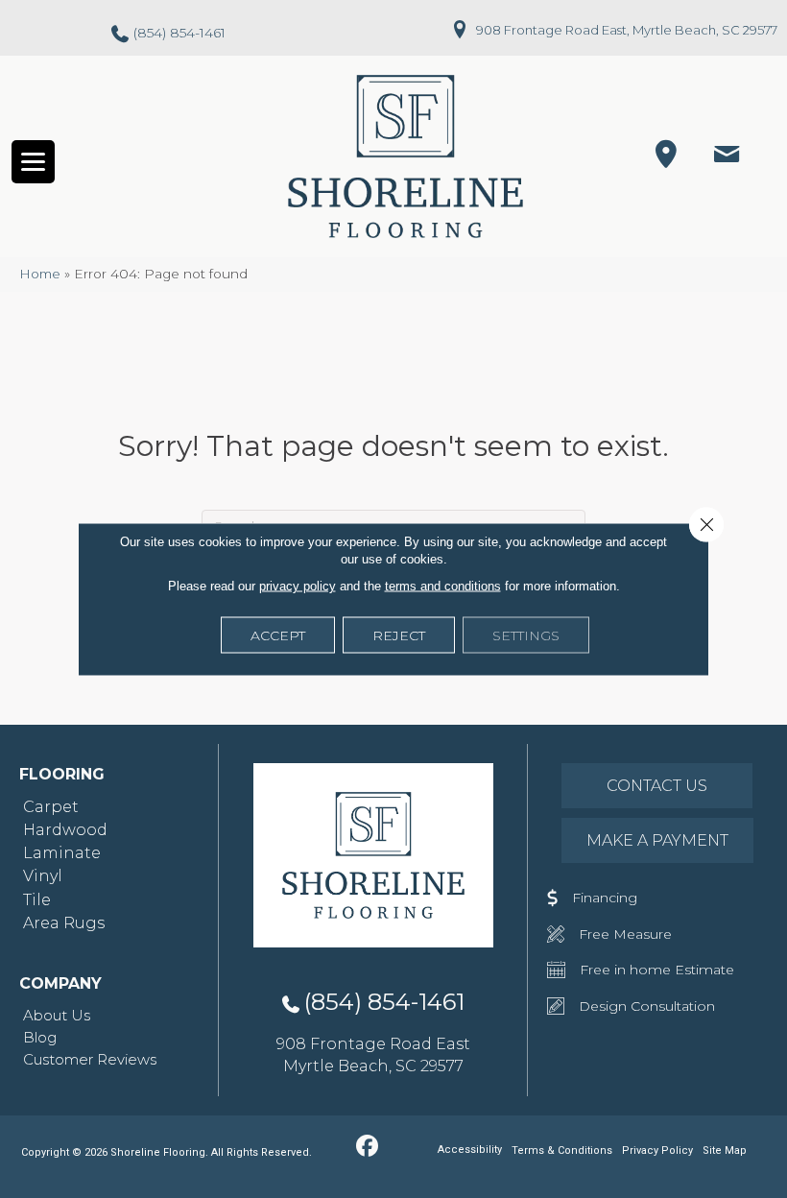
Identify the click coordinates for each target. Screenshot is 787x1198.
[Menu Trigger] (33, 161)
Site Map (725, 1150)
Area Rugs (64, 923)
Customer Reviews (89, 1059)
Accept (277, 635)
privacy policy (297, 586)
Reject (398, 635)
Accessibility (470, 1149)
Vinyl (42, 876)
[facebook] (367, 1147)
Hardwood (65, 830)
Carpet (51, 807)
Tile (37, 900)
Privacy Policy (657, 1150)
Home (39, 273)
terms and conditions (443, 586)
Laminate (62, 853)
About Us (56, 1015)
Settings (526, 635)
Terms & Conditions (562, 1150)
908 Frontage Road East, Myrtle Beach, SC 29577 (626, 29)
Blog (40, 1037)
